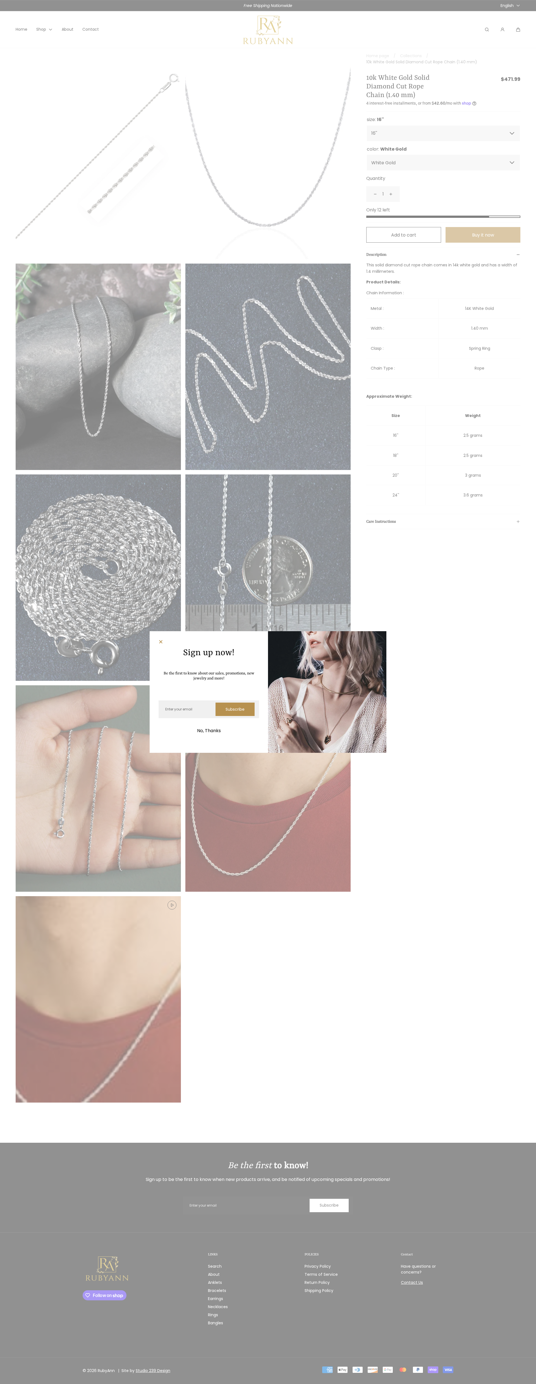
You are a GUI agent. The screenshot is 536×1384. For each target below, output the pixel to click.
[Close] (161, 642)
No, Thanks (209, 730)
